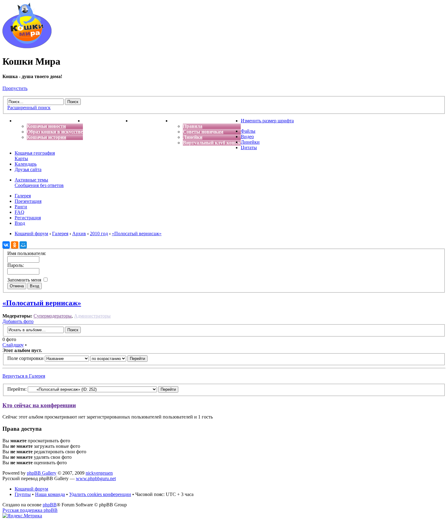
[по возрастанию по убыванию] (119, 358)
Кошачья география (35, 153)
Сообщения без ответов (39, 185)
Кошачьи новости (46, 126)
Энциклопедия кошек (107, 120)
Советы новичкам (203, 131)
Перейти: (17, 389)
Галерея (23, 195)
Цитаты (249, 147)
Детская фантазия (151, 120)
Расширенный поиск (29, 107)
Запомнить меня (24, 279)
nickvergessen (99, 473)
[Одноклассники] (14, 245)
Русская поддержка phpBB (30, 510)
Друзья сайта (28, 169)
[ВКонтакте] (6, 245)
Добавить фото (18, 321)
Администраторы (92, 315)
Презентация (28, 201)
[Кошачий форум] (27, 46)
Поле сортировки (26, 358)
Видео (247, 136)
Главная (24, 120)
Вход (20, 223)
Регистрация (28, 217)
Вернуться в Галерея (23, 376)
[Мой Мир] (23, 245)
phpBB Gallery (41, 473)
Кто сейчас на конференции (39, 405)
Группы (23, 494)
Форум (178, 120)
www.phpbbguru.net (96, 478)
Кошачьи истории (46, 137)
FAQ (19, 212)
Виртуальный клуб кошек (212, 142)
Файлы (248, 131)
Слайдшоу (13, 344)
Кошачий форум (31, 488)
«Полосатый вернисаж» (41, 303)
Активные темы (31, 179)
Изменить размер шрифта (267, 120)
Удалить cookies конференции (100, 494)
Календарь (26, 164)
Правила (192, 126)
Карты (21, 158)
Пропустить (14, 88)
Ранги (21, 206)
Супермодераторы (53, 315)
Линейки (192, 137)
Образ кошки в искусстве (55, 131)
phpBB (50, 504)
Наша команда (50, 494)
